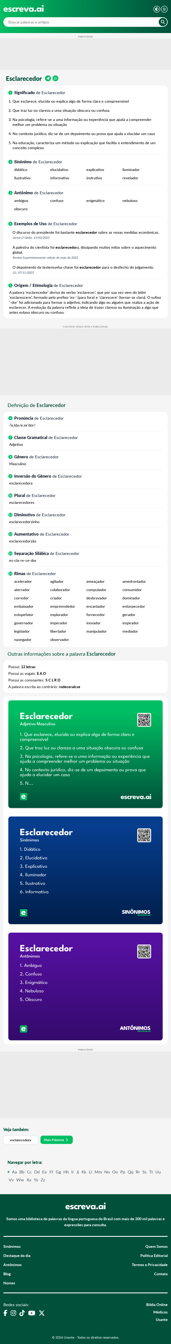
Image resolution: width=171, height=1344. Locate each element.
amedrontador (134, 581)
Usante (162, 1319)
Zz (43, 1179)
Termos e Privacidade (150, 1264)
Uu (158, 1171)
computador (96, 589)
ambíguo (21, 200)
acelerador (23, 581)
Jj (77, 1171)
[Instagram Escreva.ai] (13, 1312)
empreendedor (62, 606)
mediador (130, 631)
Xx (28, 1179)
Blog (7, 1273)
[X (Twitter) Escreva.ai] (42, 1312)
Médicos (160, 1311)
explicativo (95, 169)
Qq (130, 1171)
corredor (21, 597)
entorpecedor (133, 606)
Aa (14, 1171)
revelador (130, 177)
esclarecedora (20, 1139)
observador (59, 639)
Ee (44, 1171)
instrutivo (94, 177)
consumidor (132, 589)
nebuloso (129, 200)
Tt (151, 1171)
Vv (11, 1179)
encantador (95, 606)
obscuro (21, 208)
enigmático (95, 200)
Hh (66, 1171)
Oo (115, 1171)
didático (20, 169)
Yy (36, 1179)
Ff (51, 1171)
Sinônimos (12, 1246)
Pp (122, 1171)
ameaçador (95, 581)
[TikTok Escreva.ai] (22, 1312)
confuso (56, 200)
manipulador (96, 631)
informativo (59, 177)
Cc (29, 1171)
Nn (107, 1171)
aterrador (22, 589)
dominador (131, 597)
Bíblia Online (157, 1304)
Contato (161, 1273)
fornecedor (95, 614)
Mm (98, 1171)
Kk (84, 1171)
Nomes (9, 1282)
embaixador (24, 606)
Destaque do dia (16, 1255)
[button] (156, 9)
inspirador (130, 622)
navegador (22, 639)
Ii (72, 1171)
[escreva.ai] (23, 8)
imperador (58, 622)
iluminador (131, 169)
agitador (57, 581)
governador (23, 622)
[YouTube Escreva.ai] (31, 1312)
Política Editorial (154, 1255)
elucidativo (59, 169)
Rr (138, 1171)
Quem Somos (156, 1246)
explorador (59, 614)
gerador (128, 614)
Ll (90, 1171)
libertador (58, 631)
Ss (144, 1171)
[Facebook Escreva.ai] (5, 1312)
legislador (22, 631)
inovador (93, 622)
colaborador (60, 589)
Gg (58, 1171)
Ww (20, 1179)
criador (56, 597)
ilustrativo (22, 177)
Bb (21, 1171)
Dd (37, 1171)
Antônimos (12, 1264)
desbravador (96, 597)
